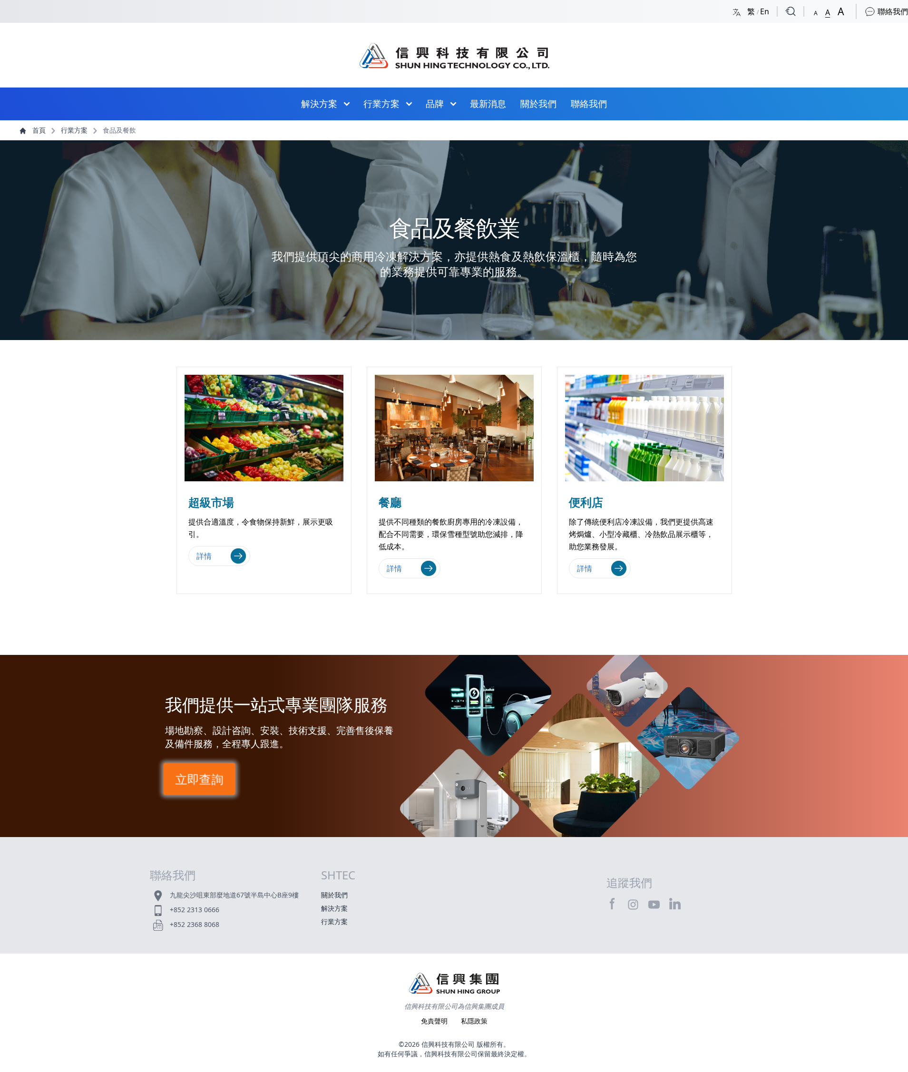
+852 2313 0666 (194, 909)
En (764, 11)
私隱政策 (474, 1020)
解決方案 (319, 103)
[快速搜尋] (790, 11)
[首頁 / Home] (454, 51)
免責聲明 (435, 1020)
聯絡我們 (892, 11)
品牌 (435, 103)
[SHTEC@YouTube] (654, 904)
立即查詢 (199, 779)
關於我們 (538, 103)
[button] (816, 11)
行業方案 (381, 103)
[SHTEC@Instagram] (633, 904)
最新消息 (488, 103)
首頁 (39, 130)
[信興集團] (454, 984)
